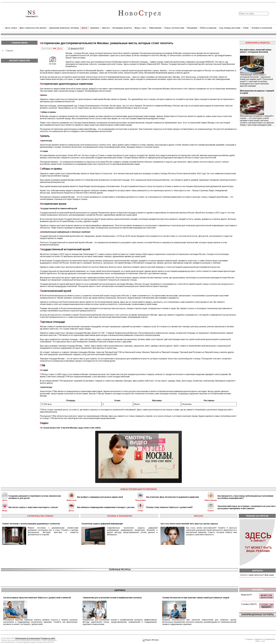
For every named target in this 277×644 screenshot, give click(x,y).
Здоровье (94, 28)
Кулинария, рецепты (122, 28)
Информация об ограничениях (27, 638)
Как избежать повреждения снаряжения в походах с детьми (105, 507)
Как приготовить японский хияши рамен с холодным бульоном (255, 51)
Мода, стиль (140, 28)
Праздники (192, 28)
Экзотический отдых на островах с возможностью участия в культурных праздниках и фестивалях (246, 507)
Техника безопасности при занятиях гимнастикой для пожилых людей (195, 598)
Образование (155, 28)
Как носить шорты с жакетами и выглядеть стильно (33, 507)
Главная (9, 51)
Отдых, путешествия (174, 28)
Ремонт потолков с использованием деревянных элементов (31, 524)
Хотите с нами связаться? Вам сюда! (257, 575)
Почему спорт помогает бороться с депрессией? (169, 507)
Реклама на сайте (48, 638)
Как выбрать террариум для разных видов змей (100, 497)
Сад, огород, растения (229, 28)
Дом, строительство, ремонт (33, 28)
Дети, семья (11, 28)
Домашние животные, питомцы (64, 28)
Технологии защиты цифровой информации (102, 524)
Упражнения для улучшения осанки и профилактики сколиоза (112, 598)
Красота (106, 28)
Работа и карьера (208, 28)
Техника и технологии (262, 28)
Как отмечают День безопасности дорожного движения (172, 497)
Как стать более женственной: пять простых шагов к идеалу (189, 524)
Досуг (84, 28)
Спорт (246, 28)
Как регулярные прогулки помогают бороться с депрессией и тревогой (37, 598)
